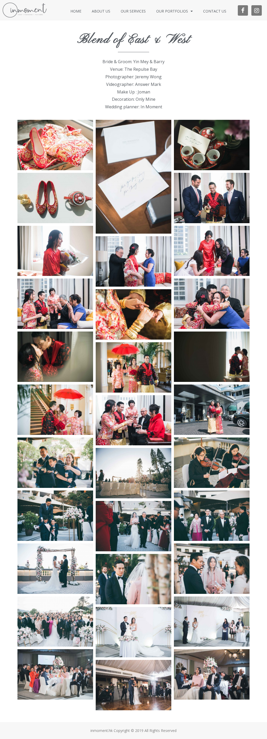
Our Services (133, 11)
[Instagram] (256, 10)
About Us (101, 11)
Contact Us (214, 11)
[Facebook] (243, 10)
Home (75, 11)
